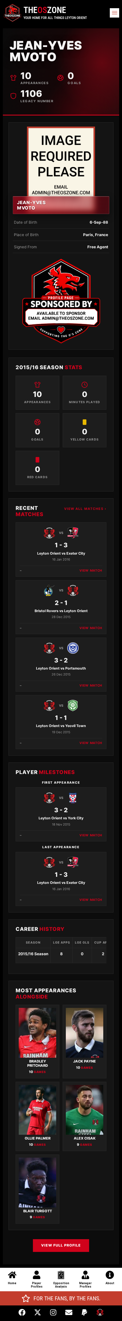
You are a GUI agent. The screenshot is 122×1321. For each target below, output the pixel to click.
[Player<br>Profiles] (36, 1275)
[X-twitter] (38, 1312)
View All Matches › (85, 509)
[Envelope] (69, 1312)
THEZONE (45, 10)
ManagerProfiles (85, 1285)
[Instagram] (53, 1312)
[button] (114, 13)
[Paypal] (84, 1312)
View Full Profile (61, 1245)
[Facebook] (22, 1312)
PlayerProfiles (37, 1285)
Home (12, 1283)
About (110, 1283)
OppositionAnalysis (61, 1285)
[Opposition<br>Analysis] (61, 1275)
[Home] (12, 1275)
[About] (110, 1275)
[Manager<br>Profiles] (85, 1275)
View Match (90, 570)
